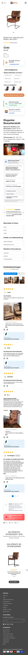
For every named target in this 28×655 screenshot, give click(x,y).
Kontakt (5, 607)
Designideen (6, 641)
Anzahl (5, 53)
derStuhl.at (10, 649)
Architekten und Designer (9, 637)
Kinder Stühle (6, 629)
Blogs (4, 643)
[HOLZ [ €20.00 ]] (7, 88)
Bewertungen (6, 611)
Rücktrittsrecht (6, 601)
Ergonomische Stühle (8, 633)
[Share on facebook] (4, 330)
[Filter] (19, 274)
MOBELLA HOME (7, 609)
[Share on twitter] (7, 330)
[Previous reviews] (5, 213)
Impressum (5, 605)
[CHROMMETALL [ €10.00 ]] (13, 88)
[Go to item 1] (7, 280)
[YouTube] (12, 624)
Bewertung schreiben (10, 273)
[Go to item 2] (15, 280)
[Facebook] (3, 624)
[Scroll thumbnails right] (23, 280)
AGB (4, 597)
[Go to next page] (18, 496)
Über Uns (5, 595)
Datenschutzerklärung (8, 599)
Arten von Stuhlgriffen (10, 85)
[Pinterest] (8, 624)
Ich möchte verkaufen (8, 635)
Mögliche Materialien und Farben (13, 72)
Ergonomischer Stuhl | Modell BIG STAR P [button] (12, 339)
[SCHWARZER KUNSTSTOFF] (20, 88)
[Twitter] (5, 624)
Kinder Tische (6, 631)
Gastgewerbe (6, 639)
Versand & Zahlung (7, 603)
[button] (13, 32)
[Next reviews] (23, 213)
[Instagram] (10, 624)
